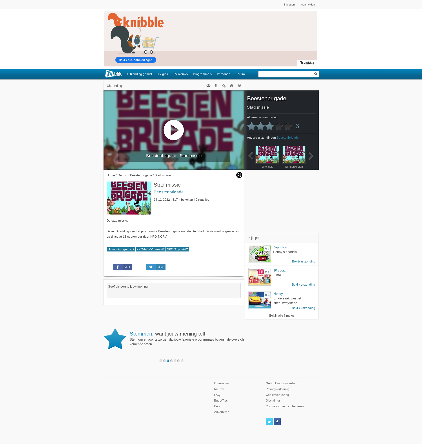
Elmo (277, 275)
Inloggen (289, 4)
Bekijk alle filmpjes (282, 315)
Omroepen (221, 383)
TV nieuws (180, 74)
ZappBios (280, 247)
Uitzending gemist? (121, 249)
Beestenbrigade (169, 192)
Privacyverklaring (277, 389)
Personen (223, 74)
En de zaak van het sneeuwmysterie (287, 300)
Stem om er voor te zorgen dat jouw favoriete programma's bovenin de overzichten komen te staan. (189, 338)
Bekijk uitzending (303, 261)
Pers (217, 406)
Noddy (278, 293)
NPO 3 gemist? (177, 249)
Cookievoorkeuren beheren (285, 406)
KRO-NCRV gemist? (150, 249)
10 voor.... (280, 270)
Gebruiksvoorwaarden (281, 383)
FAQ (217, 394)
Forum (240, 74)
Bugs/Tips (221, 400)
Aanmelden (308, 4)
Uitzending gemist (139, 74)
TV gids (162, 74)
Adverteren (221, 412)
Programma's (202, 74)
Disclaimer (273, 400)
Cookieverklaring (277, 394)
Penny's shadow (285, 252)
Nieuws (219, 389)
